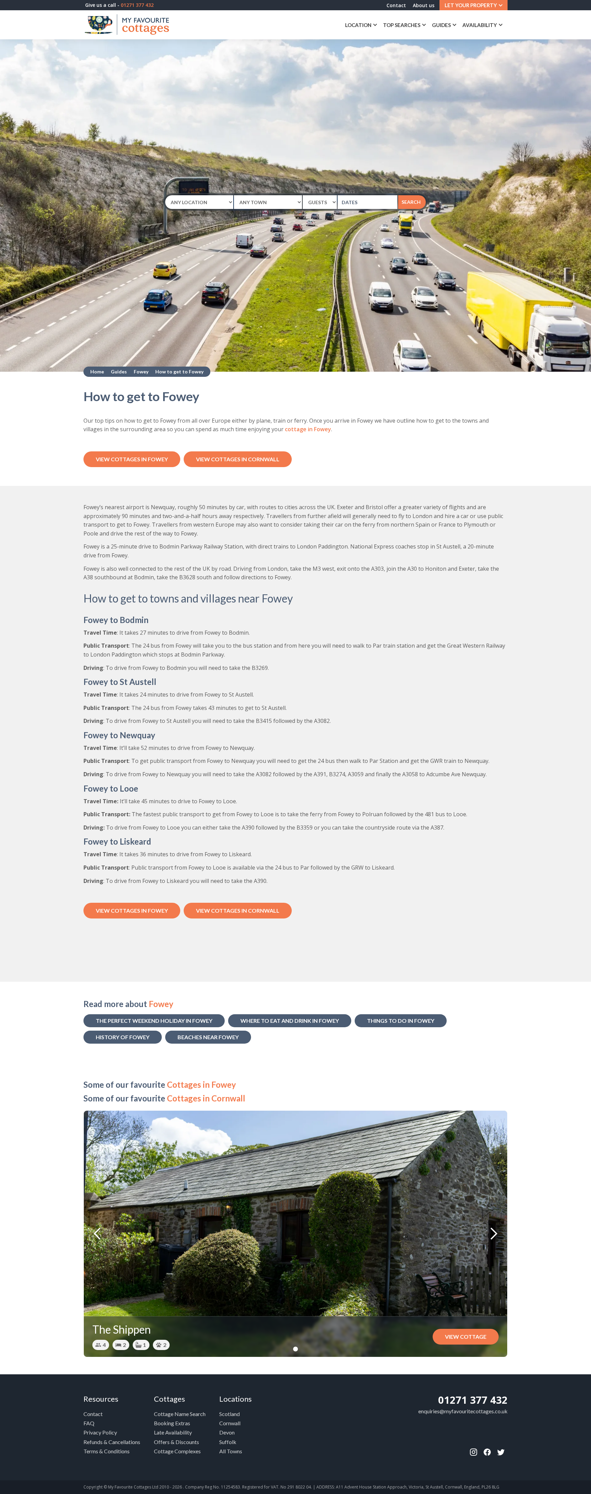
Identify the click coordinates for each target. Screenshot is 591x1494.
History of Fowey (122, 1037)
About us (423, 5)
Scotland (229, 1414)
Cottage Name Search (180, 1414)
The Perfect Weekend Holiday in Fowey (154, 1020)
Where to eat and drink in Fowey (289, 1020)
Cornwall (229, 1423)
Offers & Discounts (176, 1442)
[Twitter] (501, 1452)
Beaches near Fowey (208, 1037)
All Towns (230, 1451)
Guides (119, 371)
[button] (473, 5)
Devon (227, 1432)
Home (97, 371)
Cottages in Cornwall (206, 1098)
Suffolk (227, 1442)
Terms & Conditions (106, 1451)
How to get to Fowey (179, 371)
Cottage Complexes (177, 1451)
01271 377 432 (473, 1399)
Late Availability (173, 1432)
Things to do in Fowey (400, 1020)
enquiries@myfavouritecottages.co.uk (463, 1411)
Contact (396, 5)
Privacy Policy (100, 1432)
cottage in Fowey (308, 429)
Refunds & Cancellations (111, 1442)
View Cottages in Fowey (132, 459)
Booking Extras (172, 1423)
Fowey (141, 371)
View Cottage (465, 1336)
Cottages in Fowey (201, 1084)
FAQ (88, 1423)
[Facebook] (473, 1452)
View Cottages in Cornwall (237, 459)
